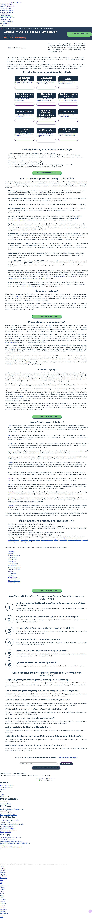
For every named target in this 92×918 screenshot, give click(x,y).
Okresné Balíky (5, 822)
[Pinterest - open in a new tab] (1, 861)
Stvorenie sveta (13, 563)
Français (2, 870)
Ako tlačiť (3, 789)
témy (48, 405)
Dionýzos (11, 484)
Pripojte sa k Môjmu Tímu (8, 815)
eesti (1, 917)
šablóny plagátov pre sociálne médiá (66, 276)
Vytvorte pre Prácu (6, 813)
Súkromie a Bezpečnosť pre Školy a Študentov (15, 843)
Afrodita (10, 443)
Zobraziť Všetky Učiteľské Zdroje (46, 768)
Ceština (2, 901)
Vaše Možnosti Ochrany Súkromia (11, 847)
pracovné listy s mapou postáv (30, 540)
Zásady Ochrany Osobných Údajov (11, 841)
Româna (3, 899)
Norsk (2, 893)
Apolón (10, 451)
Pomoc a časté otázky (7, 785)
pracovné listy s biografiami (49, 540)
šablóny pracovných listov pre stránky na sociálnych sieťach (27, 278)
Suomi (2, 891)
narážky (28, 362)
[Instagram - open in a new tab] (1, 856)
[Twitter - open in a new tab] (1, 859)
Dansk (2, 888)
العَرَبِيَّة (2, 882)
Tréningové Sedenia (6, 826)
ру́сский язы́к (4, 886)
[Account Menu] (4, 14)
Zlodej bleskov (10, 342)
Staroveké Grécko (14, 555)
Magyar (2, 905)
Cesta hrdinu (12, 559)
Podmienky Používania (7, 839)
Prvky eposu (12, 561)
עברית (1, 880)
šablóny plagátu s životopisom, (30, 286)
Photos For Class (5, 804)
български (3, 909)
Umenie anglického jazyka (68, 757)
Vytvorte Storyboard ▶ (79, 34)
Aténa (10, 472)
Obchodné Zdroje (5, 811)
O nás (2, 794)
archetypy (55, 405)
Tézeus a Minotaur (14, 581)
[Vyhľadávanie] (10, 6)
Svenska (2, 889)
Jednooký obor (14, 579)
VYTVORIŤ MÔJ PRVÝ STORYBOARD (46, 778)
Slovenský (3, 903)
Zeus (9, 426)
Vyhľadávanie (65, 763)
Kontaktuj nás (4, 796)
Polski (2, 897)
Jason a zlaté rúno (14, 569)
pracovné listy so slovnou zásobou (70, 540)
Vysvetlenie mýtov (14, 565)
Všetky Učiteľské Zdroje (10, 28)
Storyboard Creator (6, 787)
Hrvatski (2, 907)
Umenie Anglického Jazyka (24, 28)
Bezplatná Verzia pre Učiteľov (9, 820)
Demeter (11, 478)
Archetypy (11, 552)
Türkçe (2, 895)
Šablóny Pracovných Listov (8, 830)
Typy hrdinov (12, 557)
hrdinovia (49, 325)
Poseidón (11, 505)
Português (3, 878)
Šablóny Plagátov (5, 832)
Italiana (2, 874)
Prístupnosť (3, 845)
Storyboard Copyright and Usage (10, 837)
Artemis (10, 463)
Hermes (10, 498)
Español (2, 868)
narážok (21, 396)
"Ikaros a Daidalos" (14, 583)
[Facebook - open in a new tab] (1, 854)
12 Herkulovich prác (14, 567)
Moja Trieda (4, 802)
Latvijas (2, 915)
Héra (9, 435)
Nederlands (3, 876)
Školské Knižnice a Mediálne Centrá (11, 824)
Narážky (10, 553)
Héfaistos (11, 492)
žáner (17, 296)
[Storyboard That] (16, 2)
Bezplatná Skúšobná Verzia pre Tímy (12, 809)
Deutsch (2, 872)
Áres (9, 457)
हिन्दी (1, 884)
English (2, 866)
